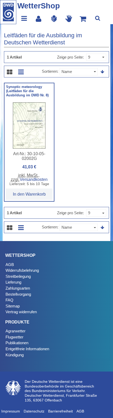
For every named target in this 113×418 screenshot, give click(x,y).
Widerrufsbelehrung (22, 270)
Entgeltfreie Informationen (27, 349)
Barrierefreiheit (60, 411)
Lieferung (13, 282)
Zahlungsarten (18, 288)
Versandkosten (34, 179)
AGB (10, 264)
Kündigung (15, 355)
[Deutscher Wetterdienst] (8, 12)
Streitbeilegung (18, 276)
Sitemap (13, 306)
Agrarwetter (15, 331)
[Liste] (20, 71)
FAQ (9, 300)
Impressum (10, 411)
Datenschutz (34, 411)
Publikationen (17, 343)
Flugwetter (14, 337)
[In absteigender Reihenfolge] (102, 71)
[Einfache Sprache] (54, 18)
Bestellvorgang (18, 294)
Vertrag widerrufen (21, 312)
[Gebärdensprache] (68, 18)
